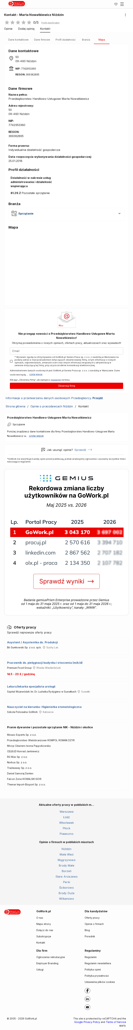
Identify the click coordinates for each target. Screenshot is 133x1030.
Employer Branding (47, 963)
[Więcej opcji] (125, 14)
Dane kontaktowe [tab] (18, 39)
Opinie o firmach (94, 923)
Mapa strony (43, 923)
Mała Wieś (66, 854)
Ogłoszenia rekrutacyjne (50, 957)
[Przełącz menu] (122, 4)
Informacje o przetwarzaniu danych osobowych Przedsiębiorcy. (54, 398)
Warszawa (66, 811)
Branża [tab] (86, 39)
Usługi (39, 969)
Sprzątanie (19, 424)
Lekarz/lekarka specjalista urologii (31, 686)
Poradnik (90, 936)
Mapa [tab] (102, 39)
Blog (87, 930)
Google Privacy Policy (87, 1022)
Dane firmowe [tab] (42, 39)
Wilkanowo (66, 898)
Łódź (66, 817)
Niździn (66, 849)
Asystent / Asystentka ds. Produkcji (32, 642)
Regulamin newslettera (98, 963)
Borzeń (66, 871)
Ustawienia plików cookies (100, 981)
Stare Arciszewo (66, 876)
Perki (66, 882)
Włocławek (66, 822)
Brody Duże (67, 893)
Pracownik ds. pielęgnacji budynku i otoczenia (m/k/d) (45, 662)
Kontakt (40, 942)
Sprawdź (80, 450)
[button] (50, 22)
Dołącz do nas (44, 930)
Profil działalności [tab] (66, 39)
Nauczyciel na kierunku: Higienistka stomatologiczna (44, 707)
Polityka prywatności (97, 975)
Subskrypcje (43, 936)
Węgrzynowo (66, 860)
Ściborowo (66, 887)
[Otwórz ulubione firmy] (116, 4)
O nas (39, 917)
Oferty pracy (92, 917)
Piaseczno (66, 833)
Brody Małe (66, 865)
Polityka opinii (93, 969)
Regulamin (91, 957)
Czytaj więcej (35, 374)
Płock (66, 828)
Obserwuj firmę (66, 385)
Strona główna (15, 406)
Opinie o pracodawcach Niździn (51, 406)
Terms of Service (116, 1022)
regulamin (56, 380)
